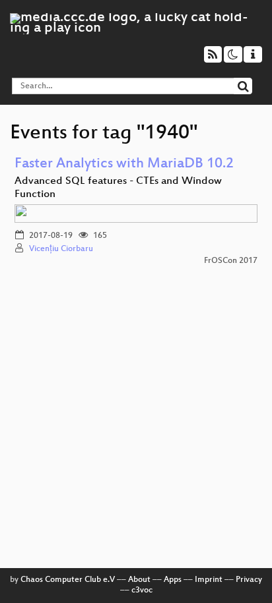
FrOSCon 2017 (230, 261)
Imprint (208, 580)
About (139, 580)
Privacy (249, 580)
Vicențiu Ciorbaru (61, 249)
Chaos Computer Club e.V (67, 580)
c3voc (142, 590)
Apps (173, 580)
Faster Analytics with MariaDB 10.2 (124, 164)
